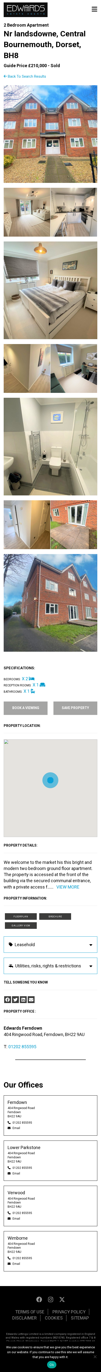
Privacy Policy (69, 1311)
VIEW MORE (67, 887)
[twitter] (15, 999)
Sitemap (80, 1317)
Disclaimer (24, 1317)
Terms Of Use (29, 1311)
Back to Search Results (26, 76)
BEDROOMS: (12, 679)
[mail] (31, 999)
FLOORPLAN (20, 916)
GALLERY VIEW (21, 925)
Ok (52, 1365)
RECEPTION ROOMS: (17, 685)
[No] (94, 1356)
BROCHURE (55, 916)
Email (16, 1128)
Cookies (54, 1317)
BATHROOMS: (13, 691)
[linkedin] (23, 999)
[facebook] (7, 999)
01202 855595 (22, 1046)
